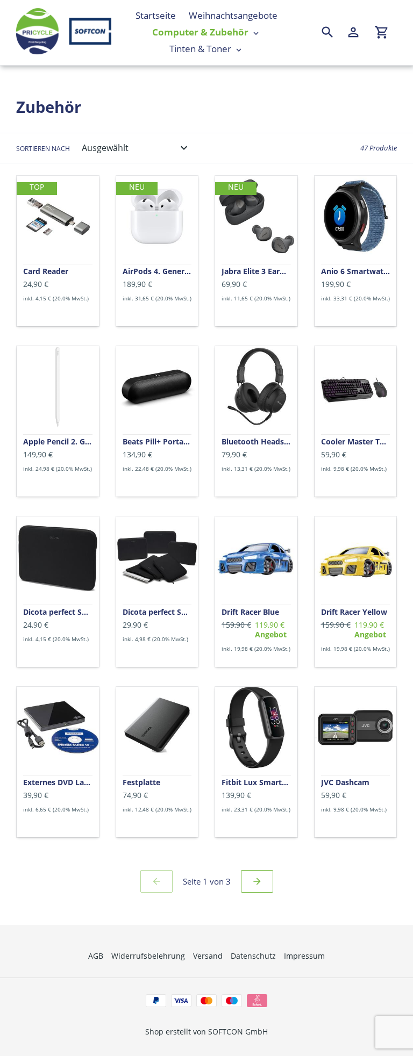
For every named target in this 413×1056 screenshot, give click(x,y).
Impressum (304, 956)
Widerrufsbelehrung (148, 956)
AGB (95, 956)
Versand (208, 956)
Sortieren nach (43, 148)
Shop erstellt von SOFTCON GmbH (206, 1031)
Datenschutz (253, 956)
